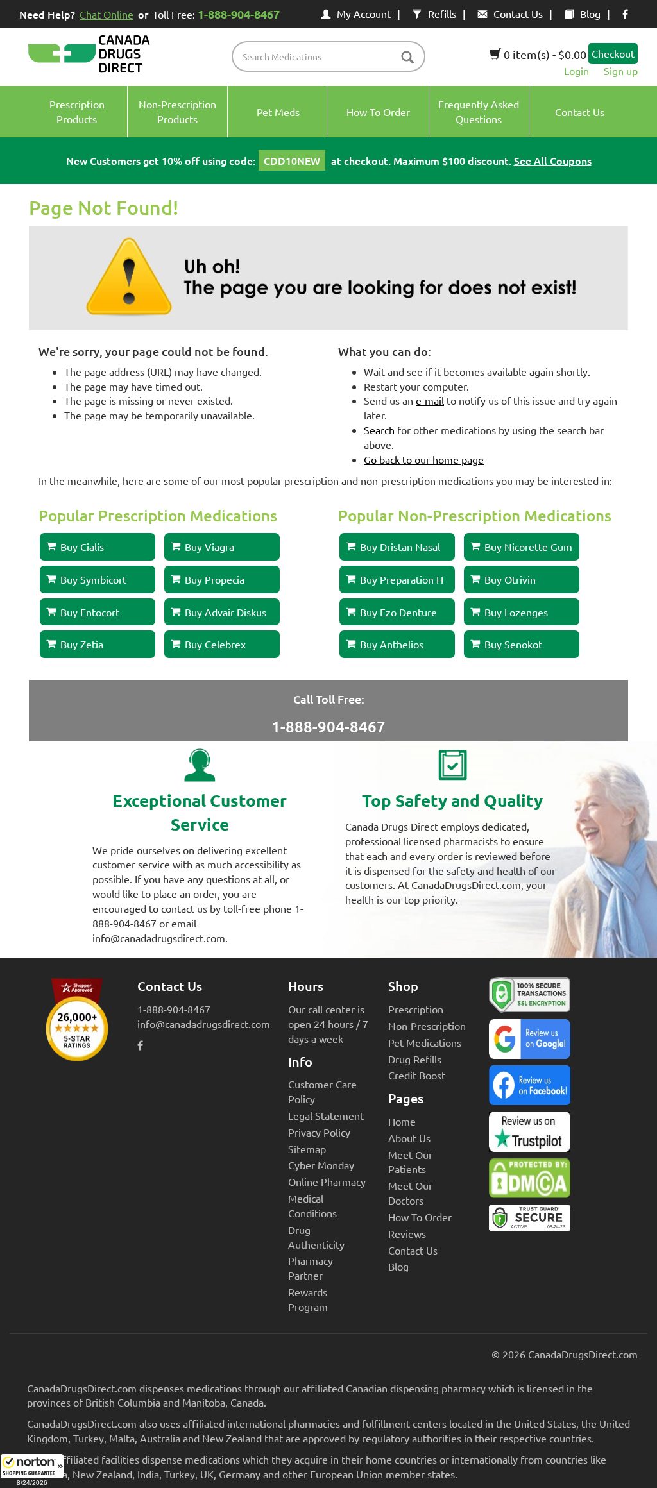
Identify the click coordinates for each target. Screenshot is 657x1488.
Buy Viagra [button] (209, 546)
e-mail (430, 400)
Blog (590, 13)
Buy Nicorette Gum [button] (528, 546)
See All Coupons (553, 160)
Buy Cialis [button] (82, 546)
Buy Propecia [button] (214, 579)
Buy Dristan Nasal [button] (400, 546)
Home (402, 1121)
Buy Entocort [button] (89, 611)
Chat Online (106, 14)
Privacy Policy (319, 1132)
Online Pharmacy (327, 1181)
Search (379, 429)
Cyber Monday (321, 1164)
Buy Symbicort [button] (93, 579)
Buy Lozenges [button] (516, 611)
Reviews (407, 1233)
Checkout (613, 53)
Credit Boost (416, 1075)
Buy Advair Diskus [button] (225, 611)
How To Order (420, 1216)
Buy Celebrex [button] (215, 644)
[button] (32, 1470)
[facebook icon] (625, 13)
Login (576, 70)
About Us (409, 1137)
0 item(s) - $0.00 (543, 54)
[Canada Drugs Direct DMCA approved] (529, 1181)
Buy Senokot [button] (513, 644)
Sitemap (307, 1148)
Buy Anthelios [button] (391, 644)
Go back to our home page (424, 459)
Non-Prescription (427, 1025)
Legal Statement (326, 1115)
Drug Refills (414, 1059)
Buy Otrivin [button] (510, 579)
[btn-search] (407, 58)
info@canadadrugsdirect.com (203, 1023)
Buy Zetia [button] (81, 644)
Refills (442, 13)
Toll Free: (216, 13)
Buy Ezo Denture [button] (398, 611)
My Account (364, 13)
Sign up (621, 70)
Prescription (415, 1008)
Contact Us (518, 13)
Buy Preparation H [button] (401, 579)
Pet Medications (424, 1042)
